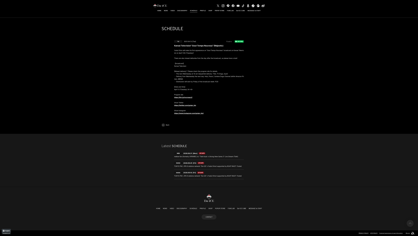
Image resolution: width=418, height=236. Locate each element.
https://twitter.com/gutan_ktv (185, 105)
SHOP (210, 10)
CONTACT (209, 217)
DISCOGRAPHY (182, 10)
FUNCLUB (230, 10)
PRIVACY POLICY (364, 233)
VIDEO (172, 10)
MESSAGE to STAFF (254, 10)
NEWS (166, 10)
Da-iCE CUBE (240, 10)
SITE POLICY (374, 233)
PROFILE (203, 10)
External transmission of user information (391, 233)
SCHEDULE (193, 10)
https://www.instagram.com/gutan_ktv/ (189, 113)
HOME (159, 10)
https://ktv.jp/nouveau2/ (183, 97)
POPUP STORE (219, 10)
